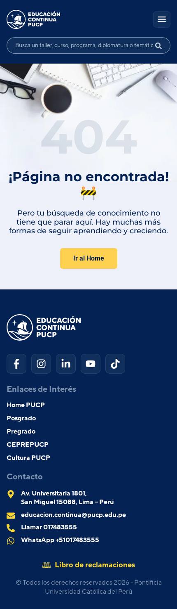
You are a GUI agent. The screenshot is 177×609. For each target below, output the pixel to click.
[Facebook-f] (16, 364)
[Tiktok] (115, 364)
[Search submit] (161, 45)
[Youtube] (90, 364)
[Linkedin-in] (66, 364)
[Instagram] (41, 364)
